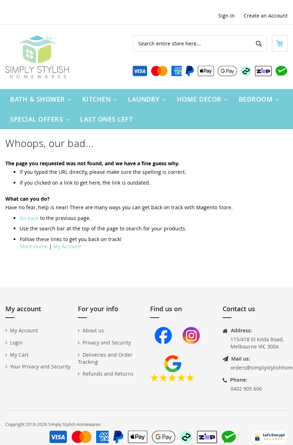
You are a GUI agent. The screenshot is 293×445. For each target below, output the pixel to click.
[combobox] (200, 43)
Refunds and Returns (108, 373)
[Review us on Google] (172, 379)
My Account (67, 246)
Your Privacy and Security (40, 366)
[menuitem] (39, 99)
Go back (29, 218)
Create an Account (266, 15)
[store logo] (37, 56)
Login (16, 342)
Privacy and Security (107, 342)
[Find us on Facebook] (163, 351)
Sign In (226, 15)
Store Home (34, 246)
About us (93, 330)
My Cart (19, 354)
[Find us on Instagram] (191, 351)
